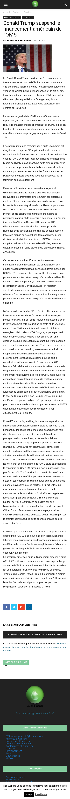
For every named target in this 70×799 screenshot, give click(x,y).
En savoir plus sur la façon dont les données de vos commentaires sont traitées (34, 647)
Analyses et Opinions (22, 12)
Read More (41, 794)
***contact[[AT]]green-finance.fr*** (35, 713)
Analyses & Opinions (17, 738)
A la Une (10, 748)
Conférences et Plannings (19, 746)
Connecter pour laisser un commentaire (35, 634)
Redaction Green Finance (19, 40)
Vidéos (9, 758)
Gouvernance (28, 17)
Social (9, 753)
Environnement (14, 750)
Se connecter (13, 779)
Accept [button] (29, 794)
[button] (65, 4)
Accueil (6, 12)
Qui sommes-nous (15, 777)
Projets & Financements (18, 743)
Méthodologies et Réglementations (24, 736)
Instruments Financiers (18, 741)
